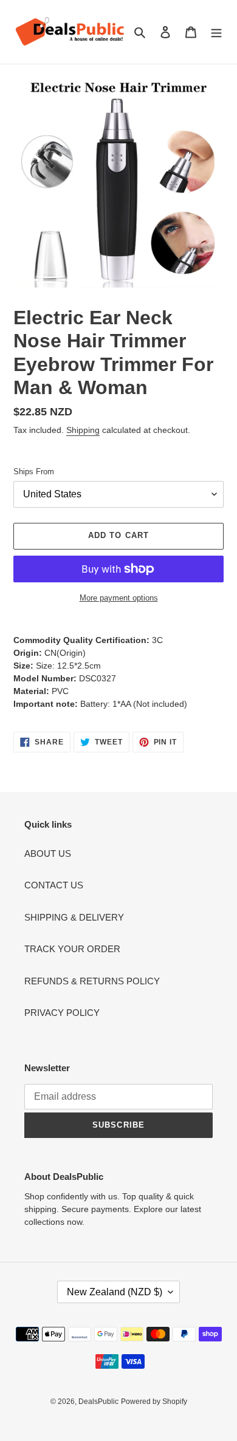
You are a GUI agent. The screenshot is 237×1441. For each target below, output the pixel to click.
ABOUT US (47, 853)
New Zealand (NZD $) (114, 1292)
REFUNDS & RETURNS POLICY (92, 981)
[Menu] (216, 32)
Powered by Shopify (154, 1401)
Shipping (83, 430)
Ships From (33, 471)
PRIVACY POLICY (62, 1012)
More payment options (119, 597)
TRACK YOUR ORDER (72, 949)
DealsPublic (98, 1401)
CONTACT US (53, 885)
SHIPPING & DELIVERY (74, 917)
